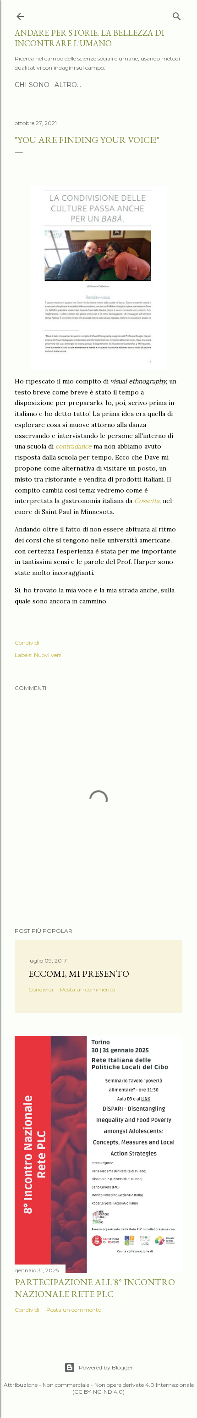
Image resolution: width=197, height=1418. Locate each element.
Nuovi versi (48, 655)
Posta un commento (87, 989)
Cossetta (146, 501)
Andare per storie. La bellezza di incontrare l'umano (89, 38)
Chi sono (32, 85)
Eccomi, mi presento (78, 974)
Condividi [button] (27, 642)
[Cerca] (176, 14)
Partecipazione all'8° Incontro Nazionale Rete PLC (95, 1288)
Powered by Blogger (106, 1367)
